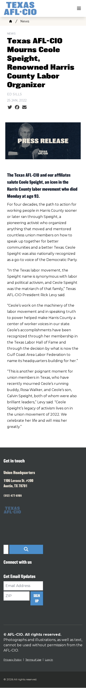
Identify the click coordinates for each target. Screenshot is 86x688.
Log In (49, 659)
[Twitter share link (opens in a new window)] (10, 107)
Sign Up (37, 598)
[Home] (10, 21)
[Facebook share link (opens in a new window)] (17, 107)
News (24, 21)
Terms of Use (33, 659)
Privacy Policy (13, 659)
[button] (26, 549)
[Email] (24, 107)
